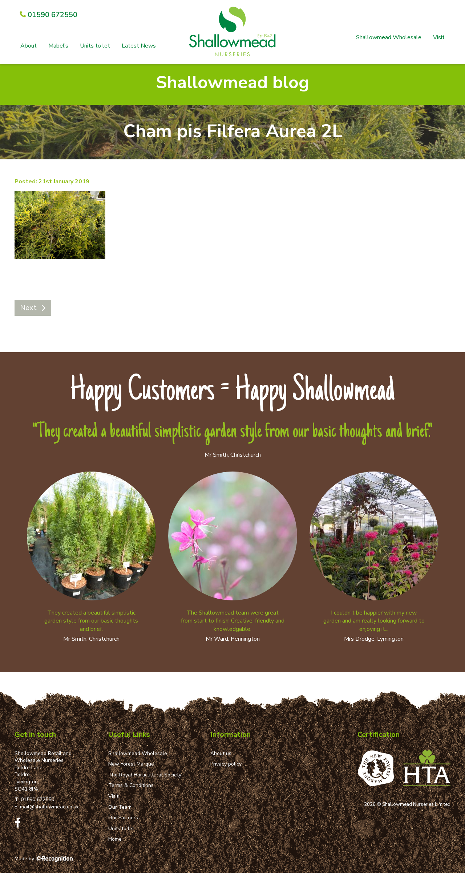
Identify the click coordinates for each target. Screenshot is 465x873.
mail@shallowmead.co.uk (49, 806)
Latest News (139, 46)
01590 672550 (37, 799)
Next (28, 308)
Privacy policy (226, 763)
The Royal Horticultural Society (144, 774)
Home (115, 839)
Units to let (95, 46)
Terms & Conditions (131, 785)
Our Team (120, 807)
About (28, 46)
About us (220, 753)
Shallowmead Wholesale (388, 37)
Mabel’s (58, 46)
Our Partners (123, 817)
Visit (439, 37)
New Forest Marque (131, 763)
